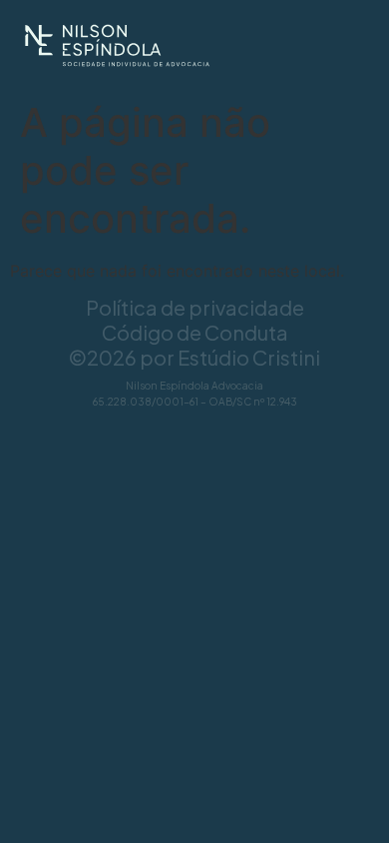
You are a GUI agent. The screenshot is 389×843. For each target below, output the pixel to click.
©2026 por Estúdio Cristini (194, 357)
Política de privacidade (195, 307)
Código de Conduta (195, 332)
